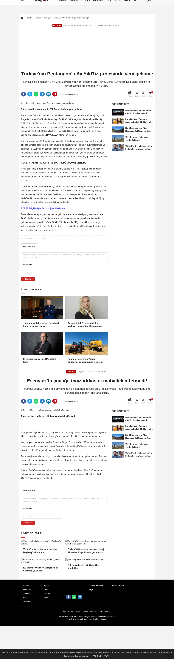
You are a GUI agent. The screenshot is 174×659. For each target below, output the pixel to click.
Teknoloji (27, 602)
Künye (70, 611)
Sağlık (25, 598)
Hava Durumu (118, 586)
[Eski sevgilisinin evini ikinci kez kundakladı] (86, 559)
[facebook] (23, 94)
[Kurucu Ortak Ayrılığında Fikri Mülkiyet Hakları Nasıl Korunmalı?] (86, 307)
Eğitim (46, 586)
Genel (46, 590)
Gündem (27, 594)
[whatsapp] (36, 94)
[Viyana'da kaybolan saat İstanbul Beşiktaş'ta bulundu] (42, 542)
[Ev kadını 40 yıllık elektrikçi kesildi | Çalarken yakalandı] (42, 561)
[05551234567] (74, 597)
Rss (64, 611)
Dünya (26, 586)
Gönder (27, 279)
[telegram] (42, 94)
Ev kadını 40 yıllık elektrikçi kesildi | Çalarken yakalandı (41, 569)
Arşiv (91, 590)
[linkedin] (48, 94)
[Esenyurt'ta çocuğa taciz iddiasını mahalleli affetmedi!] (45, 410)
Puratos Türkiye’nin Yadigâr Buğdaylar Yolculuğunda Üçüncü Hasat (85, 361)
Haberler (29, 18)
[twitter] (29, 94)
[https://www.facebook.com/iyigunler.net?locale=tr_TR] (68, 597)
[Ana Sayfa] (22, 18)
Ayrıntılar (97, 656)
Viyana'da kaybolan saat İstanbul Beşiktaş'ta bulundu (40, 550)
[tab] (29, 246)
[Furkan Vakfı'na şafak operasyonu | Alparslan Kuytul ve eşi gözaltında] (86, 542)
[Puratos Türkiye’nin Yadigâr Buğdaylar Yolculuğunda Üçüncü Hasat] (86, 343)
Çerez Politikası (89, 611)
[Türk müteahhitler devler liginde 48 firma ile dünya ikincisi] (42, 307)
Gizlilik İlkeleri (104, 611)
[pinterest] (54, 94)
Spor (46, 598)
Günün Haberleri (96, 586)
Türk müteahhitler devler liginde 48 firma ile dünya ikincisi (41, 324)
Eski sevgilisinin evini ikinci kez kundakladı (84, 566)
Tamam (106, 656)
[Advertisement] (87, 49)
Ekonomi (38, 18)
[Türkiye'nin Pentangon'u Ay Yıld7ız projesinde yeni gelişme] (47, 103)
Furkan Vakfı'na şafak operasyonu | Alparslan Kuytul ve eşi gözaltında (86, 550)
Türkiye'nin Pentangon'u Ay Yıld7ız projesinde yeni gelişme (67, 18)
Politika (47, 594)
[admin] (80, 597)
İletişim (78, 611)
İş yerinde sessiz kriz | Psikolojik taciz (39, 360)
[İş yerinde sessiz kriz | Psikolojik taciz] (42, 343)
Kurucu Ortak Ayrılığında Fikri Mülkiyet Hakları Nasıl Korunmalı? (85, 324)
